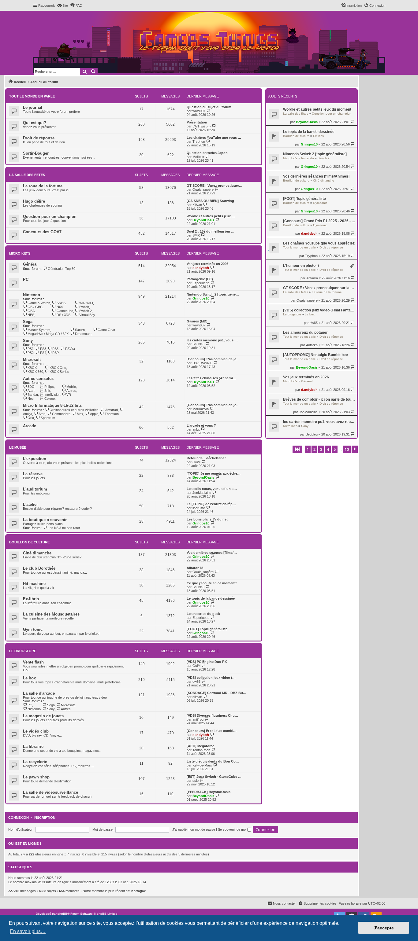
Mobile (71, 386)
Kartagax (138, 891)
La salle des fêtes (295, 113)
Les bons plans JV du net (207, 519)
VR (68, 394)
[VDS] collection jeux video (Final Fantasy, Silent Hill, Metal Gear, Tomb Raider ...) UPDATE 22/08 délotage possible (319, 310)
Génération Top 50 (61, 268)
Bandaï (33, 394)
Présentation (197, 122)
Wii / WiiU (86, 303)
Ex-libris (318, 136)
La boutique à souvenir (45, 519)
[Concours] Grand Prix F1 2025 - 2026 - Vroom (319, 221)
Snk (47, 390)
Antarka (312, 278)
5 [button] (335, 449)
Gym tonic (320, 202)
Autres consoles (38, 378)
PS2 (31, 353)
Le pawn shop (36, 777)
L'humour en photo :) (301, 265)
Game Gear (106, 330)
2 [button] (314, 449)
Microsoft (32, 359)
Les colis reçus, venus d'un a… (212, 489)
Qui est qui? (34, 122)
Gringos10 (309, 144)
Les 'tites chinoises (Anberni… (211, 378)
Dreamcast (83, 334)
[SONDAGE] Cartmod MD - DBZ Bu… (216, 693)
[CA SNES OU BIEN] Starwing (210, 201)
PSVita (70, 349)
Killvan (197, 205)
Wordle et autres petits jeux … (211, 216)
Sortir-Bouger (36, 153)
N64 (59, 307)
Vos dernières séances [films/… (212, 552)
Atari (31, 390)
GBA (31, 311)
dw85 (314, 323)
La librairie (33, 746)
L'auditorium (35, 489)
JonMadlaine (308, 412)
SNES (61, 303)
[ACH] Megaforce (200, 746)
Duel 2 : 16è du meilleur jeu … (210, 231)
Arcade (29, 426)
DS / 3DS (63, 315)
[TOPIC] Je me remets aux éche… (214, 473)
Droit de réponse (331, 247)
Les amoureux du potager (305, 332)
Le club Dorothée (39, 568)
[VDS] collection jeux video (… (211, 677)
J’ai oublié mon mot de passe (193, 829)
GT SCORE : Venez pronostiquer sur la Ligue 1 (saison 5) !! (319, 288)
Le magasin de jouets (43, 716)
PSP (55, 353)
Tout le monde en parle (299, 247)
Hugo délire (34, 201)
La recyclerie (35, 761)
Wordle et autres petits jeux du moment (317, 109)
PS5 (55, 349)
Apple (94, 414)
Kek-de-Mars (202, 765)
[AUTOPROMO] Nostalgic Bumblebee (315, 355)
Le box (310, 314)
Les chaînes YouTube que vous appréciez (319, 243)
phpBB (62, 913)
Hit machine (34, 583)
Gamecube (65, 311)
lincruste (198, 508)
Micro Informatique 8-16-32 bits (52, 405)
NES (31, 315)
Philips (49, 386)
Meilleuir (198, 157)
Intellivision (52, 394)
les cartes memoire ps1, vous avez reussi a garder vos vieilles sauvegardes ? (319, 422)
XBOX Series (59, 371)
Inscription (44, 817)
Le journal (32, 107)
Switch (84, 307)
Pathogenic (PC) (200, 279)
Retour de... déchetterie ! (206, 458)
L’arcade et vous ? (201, 425)
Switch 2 (324, 158)
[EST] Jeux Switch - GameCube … (214, 776)
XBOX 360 (35, 371)
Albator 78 (195, 568)
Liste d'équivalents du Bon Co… (213, 761)
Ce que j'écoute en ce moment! (212, 583)
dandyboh (309, 233)
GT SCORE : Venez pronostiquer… (214, 185)
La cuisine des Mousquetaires (51, 614)
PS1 (31, 349)
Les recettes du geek (203, 614)
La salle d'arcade (39, 693)
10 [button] (347, 449)
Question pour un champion (331, 113)
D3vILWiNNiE (202, 363)
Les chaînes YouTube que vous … (214, 137)
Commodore (61, 414)
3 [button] (321, 449)
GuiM (196, 462)
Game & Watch (39, 303)
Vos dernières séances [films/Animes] (316, 176)
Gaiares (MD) (197, 321)
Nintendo (307, 158)
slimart (197, 697)
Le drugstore (292, 314)
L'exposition (34, 458)
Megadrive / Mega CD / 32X (48, 334)
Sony (304, 426)
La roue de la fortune (327, 292)
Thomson (112, 414)
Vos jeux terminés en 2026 (306, 377)
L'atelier (30, 504)
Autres (71, 390)
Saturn (79, 330)
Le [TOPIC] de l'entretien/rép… (211, 504)
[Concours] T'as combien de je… (213, 359)
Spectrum (48, 418)
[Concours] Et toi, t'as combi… (212, 731)
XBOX (32, 367)
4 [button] (328, 449)
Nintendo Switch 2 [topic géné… (213, 294)
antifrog (197, 719)
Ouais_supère (307, 300)
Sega (27, 321)
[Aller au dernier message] (353, 122)
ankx (196, 429)
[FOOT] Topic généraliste (304, 199)
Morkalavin (200, 409)
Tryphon (311, 256)
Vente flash (33, 662)
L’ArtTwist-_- (201, 126)
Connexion (18, 817)
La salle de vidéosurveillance (50, 792)
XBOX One (58, 367)
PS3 (43, 349)
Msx (80, 414)
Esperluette (200, 283)
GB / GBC (35, 307)
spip (195, 780)
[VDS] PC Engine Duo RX (207, 661)
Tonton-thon (201, 750)
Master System (39, 330)
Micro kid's (290, 158)
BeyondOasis (307, 122)
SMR (196, 235)
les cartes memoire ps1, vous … (212, 340)
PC (25, 279)
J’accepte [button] (384, 927)
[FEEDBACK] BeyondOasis (208, 792)
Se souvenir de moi (232, 829)
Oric (31, 418)
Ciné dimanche (323, 180)
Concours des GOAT (42, 232)
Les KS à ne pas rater (64, 528)
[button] (297, 449)
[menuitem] (62, 5)
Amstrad (111, 410)
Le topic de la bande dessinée (308, 132)
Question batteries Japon (207, 153)
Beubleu (312, 434)
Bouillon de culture (296, 136)
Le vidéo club (36, 731)
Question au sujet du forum (209, 107)
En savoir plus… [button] (28, 931)
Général (306, 381)
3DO (31, 386)
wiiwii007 (198, 111)
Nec (31, 398)
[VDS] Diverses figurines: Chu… (212, 715)
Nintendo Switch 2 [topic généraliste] (315, 154)
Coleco (49, 398)
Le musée (17, 447)
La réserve (33, 474)
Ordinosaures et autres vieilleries (74, 410)
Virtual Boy (87, 315)
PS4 (43, 353)
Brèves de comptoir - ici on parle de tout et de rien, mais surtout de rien (319, 399)
